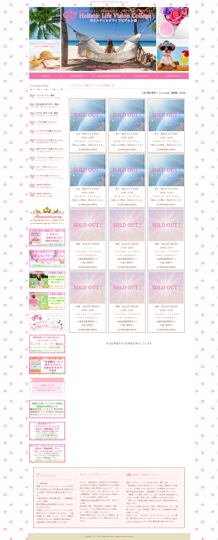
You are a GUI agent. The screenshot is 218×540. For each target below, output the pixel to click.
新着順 (182, 93)
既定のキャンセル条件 (90, 500)
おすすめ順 (164, 93)
